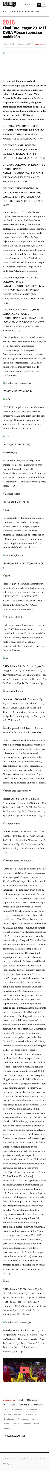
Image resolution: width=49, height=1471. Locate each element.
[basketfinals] (9, 5)
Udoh (36, 1424)
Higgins (35, 1419)
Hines (6, 1424)
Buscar (29, 5)
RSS (4, 1464)
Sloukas (16, 1424)
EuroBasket (37, 11)
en (43, 5)
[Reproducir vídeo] (24, 1370)
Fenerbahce (38, 1405)
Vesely (7, 1428)
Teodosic (27, 1424)
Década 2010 (9, 1405)
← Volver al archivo (14, 1436)
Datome (7, 1414)
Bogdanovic (17, 1410)
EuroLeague (16, 11)
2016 (21, 1400)
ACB (5, 11)
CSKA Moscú (32, 1400)
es (39, 5)
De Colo (17, 1414)
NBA (27, 11)
